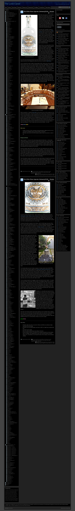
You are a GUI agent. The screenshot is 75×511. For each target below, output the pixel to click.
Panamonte (9, 342)
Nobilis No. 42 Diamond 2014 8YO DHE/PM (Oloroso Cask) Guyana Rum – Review (63, 63)
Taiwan (8, 102)
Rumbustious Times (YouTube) (62, 178)
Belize (8, 33)
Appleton (8, 129)
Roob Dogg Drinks (61, 230)
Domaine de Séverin (10, 205)
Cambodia (8, 39)
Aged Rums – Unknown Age (11, 455)
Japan (8, 70)
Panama (8, 85)
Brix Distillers (9, 155)
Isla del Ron (9, 252)
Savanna (8, 386)
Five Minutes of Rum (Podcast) (62, 173)
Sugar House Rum (10, 402)
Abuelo (8, 121)
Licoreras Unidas (9, 280)
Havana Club (9, 238)
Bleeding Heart (9, 149)
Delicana (8, 194)
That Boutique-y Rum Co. (11, 411)
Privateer (8, 351)
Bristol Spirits (9, 154)
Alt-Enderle (9, 124)
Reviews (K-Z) (30, 7)
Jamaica (8, 69)
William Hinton (9, 432)
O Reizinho (9, 330)
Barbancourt (9, 135)
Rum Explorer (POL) (61, 191)
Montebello (9, 307)
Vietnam (36, 173)
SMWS (8, 392)
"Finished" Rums (9, 445)
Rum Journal (60, 153)
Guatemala (9, 61)
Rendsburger (9, 358)
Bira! (8, 146)
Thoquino (8, 414)
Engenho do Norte (10, 218)
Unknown (8, 108)
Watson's (8, 427)
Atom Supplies (9, 130)
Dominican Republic (10, 51)
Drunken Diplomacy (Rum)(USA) (63, 222)
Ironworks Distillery (10, 250)
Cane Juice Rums (36, 171)
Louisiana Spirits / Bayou (11, 286)
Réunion (8, 91)
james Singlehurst (60, 76)
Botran (8, 153)
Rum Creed (59, 233)
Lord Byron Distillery (10, 284)
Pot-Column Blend (10, 473)
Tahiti (8, 101)
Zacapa (8, 439)
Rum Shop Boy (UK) (61, 132)
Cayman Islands (9, 44)
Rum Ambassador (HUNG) (62, 190)
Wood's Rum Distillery (10, 437)
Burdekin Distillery (10, 159)
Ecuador (8, 52)
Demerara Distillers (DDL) (11, 195)
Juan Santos (9, 260)
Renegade (9, 359)
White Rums (39, 173)
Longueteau (9, 283)
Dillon (8, 201)
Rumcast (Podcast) (61, 179)
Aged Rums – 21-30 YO (10, 453)
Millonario (8, 301)
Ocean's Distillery (10, 331)
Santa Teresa (9, 385)
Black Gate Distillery (10, 147)
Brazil (8, 35)
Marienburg (9, 290)
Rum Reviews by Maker (34, 172)
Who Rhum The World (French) (62, 250)
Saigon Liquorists (41, 226)
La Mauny (8, 273)
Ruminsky (26, 171)
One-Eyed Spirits (9, 337)
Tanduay (8, 405)
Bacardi (8, 132)
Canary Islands (9, 41)
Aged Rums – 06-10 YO (10, 449)
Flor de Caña (9, 223)
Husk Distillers (9, 246)
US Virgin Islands (10, 109)
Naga (8, 319)
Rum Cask (8, 370)
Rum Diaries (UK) (60, 234)
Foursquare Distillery (10, 227)
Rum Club (8, 371)
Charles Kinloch (9, 177)
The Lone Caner (12, 4)
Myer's (8, 318)
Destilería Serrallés (10, 199)
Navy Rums (9, 470)
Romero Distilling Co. (10, 368)
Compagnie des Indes (10, 183)
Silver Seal (9, 391)
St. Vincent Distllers (10, 399)
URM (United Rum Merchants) (11, 422)
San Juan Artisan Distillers (11, 382)
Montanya (8, 306)
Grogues (8, 466)
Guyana (8, 62)
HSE (8, 245)
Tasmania (8, 103)
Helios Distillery (9, 240)
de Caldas (8, 193)
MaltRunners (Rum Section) (62, 114)
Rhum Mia (34, 112)
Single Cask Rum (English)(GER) (63, 134)
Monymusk (9, 308)
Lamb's (8, 274)
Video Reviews (48, 7)
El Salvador (9, 53)
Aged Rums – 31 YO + (10, 454)
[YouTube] (60, 18)
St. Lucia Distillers (10, 397)
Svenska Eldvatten (10, 403)
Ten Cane (8, 409)
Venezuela (9, 112)
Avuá (8, 131)
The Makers (36, 7)
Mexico (8, 79)
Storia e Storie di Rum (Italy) (62, 245)
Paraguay (8, 86)
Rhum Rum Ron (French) (62, 229)
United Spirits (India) (10, 421)
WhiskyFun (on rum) (61, 120)
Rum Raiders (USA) (61, 192)
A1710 (8, 120)
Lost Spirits (9, 285)
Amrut (8, 125)
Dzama (8, 212)
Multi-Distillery (9, 314)
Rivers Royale (9, 364)
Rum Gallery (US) (60, 235)
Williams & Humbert (10, 433)
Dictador (8, 200)
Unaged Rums (33, 173)
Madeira (8, 74)
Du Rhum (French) (61, 223)
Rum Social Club (60, 133)
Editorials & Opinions (9, 12)
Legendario (9, 278)
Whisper (8, 431)
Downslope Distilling (10, 210)
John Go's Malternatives (61, 109)
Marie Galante (9, 75)
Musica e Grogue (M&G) (11, 317)
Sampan (8, 381)
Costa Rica (9, 46)
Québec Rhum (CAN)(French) (62, 148)
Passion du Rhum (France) (62, 228)
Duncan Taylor (9, 211)
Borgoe (8, 152)
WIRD (8, 436)
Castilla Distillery (9, 170)
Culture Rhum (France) (61, 144)
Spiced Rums (9, 476)
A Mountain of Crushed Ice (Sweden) (63, 217)
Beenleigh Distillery (10, 138)
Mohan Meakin (9, 303)
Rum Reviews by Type (41, 172)
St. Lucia (8, 97)
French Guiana (9, 57)
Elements (8, 217)
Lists (7, 17)
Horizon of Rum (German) (62, 186)
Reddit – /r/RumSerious (61, 206)
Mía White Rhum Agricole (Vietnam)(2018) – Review (39, 179)
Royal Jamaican (9, 369)
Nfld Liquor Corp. (9, 323)
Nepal (8, 81)
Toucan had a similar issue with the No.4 (44, 269)
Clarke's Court (9, 180)
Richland (8, 363)
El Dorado (8, 216)
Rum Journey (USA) (61, 129)
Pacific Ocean (9, 84)
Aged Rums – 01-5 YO (10, 448)
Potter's (8, 348)
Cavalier (8, 171)
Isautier (8, 251)
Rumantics (59, 242)
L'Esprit (8, 267)
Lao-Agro (8, 275)
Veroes (8, 426)
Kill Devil (8, 263)
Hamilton (8, 235)
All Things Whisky (60, 199)
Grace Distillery (9, 233)
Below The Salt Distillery (11, 141)
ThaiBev (8, 410)
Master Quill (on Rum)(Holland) (62, 126)
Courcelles (9, 188)
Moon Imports (9, 309)
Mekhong (8, 296)
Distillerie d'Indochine (10, 204)
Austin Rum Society (61, 218)
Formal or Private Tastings (10, 15)
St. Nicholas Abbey (10, 398)
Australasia (9, 28)
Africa (8, 22)
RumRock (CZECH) (61, 159)
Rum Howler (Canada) (61, 236)
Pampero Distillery (10, 341)
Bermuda (8, 34)
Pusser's (8, 352)
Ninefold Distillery (10, 325)
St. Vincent (9, 98)
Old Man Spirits (9, 334)
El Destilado (9, 215)
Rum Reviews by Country (47, 171)
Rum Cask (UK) (60, 150)
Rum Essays (14, 7)
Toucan (8, 415)
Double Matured (9, 465)
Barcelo (8, 136)
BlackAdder (9, 148)
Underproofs (9, 478)
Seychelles (9, 92)
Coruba (8, 187)
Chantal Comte (9, 176)
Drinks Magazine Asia (61, 204)
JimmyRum (9, 257)
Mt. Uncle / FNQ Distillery (11, 313)
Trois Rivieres (9, 419)
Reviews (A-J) (25, 7)
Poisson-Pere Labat (10, 346)
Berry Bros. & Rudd (10, 143)
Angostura (8, 126)
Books (7, 11)
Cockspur (8, 182)
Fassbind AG (9, 221)
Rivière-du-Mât (9, 365)
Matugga (8, 291)
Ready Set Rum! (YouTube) (62, 177)
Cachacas (8, 459)
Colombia (8, 45)
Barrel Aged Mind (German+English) (63, 219)
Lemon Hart (9, 279)
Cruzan (8, 189)
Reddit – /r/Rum (60, 205)
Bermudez (8, 142)
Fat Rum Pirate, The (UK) (61, 108)
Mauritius (8, 78)
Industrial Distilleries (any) (11, 249)
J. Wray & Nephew (10, 256)
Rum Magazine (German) (62, 154)
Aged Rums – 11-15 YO (10, 450)
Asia (32, 171)
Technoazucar (9, 408)
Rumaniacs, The (60, 241)
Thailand (8, 104)
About (6, 7)
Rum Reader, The (60, 209)
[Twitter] (63, 18)
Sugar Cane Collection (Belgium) (63, 246)
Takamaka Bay (9, 404)
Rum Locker (60, 239)
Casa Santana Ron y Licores (11, 169)
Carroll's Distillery (10, 166)
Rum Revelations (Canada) (62, 156)
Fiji (7, 56)
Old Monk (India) (9, 335)
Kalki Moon (9, 261)
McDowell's (9, 295)
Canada (8, 40)
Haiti (8, 63)
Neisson (8, 320)
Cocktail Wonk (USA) (61, 142)
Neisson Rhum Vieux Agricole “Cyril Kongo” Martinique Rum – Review (64, 77)
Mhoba (8, 300)
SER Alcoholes (9, 388)
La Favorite (9, 269)
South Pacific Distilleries (11, 394)
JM (7, 258)
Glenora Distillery (10, 229)
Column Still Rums (41, 171)
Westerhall (9, 428)
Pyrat (8, 353)
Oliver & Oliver (9, 336)
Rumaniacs (19, 7)
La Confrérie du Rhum (10, 268)
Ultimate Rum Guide (61, 211)
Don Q (8, 206)
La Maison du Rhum (10, 272)
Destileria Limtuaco (10, 198)
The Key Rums (41, 7)
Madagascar (9, 73)
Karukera (8, 262)
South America (9, 95)
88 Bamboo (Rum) (60, 184)
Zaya (8, 442)
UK (7, 107)
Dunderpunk (60, 185)
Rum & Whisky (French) (61, 128)
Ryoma (8, 374)
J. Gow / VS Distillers (10, 255)
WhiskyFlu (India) (60, 119)
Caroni (8, 165)
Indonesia (8, 67)
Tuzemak (8, 420)
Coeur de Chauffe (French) (62, 143)
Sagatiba (8, 376)
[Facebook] (66, 18)
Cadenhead (9, 160)
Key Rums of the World (9, 16)
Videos (7, 484)
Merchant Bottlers (10, 297)
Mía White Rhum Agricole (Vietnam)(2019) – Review (39, 11)
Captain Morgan (9, 164)
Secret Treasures (9, 387)
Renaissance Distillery (10, 357)
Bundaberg (9, 158)
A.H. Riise (8, 119)
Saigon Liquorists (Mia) (47, 172)
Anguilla (8, 23)
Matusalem (9, 292)
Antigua (8, 24)
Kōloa (8, 266)
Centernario (9, 172)
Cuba (8, 47)
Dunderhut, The (60, 224)
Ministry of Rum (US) (61, 127)
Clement (8, 181)
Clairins (8, 461)
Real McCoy (9, 354)
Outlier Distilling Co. (10, 340)
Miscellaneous (8, 18)
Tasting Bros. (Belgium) (61, 137)
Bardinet (8, 137)
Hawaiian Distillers (10, 239)
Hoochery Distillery (10, 244)
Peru (8, 87)
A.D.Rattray (9, 118)
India (8, 64)
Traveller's (8, 416)
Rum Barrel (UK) (60, 115)
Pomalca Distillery (10, 347)
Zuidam (8, 443)
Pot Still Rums (9, 472)
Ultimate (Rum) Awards (61, 210)
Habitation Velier (9, 234)
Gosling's (8, 232)
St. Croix (8, 96)
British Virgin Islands (10, 36)
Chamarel (8, 175)
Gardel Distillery (9, 228)
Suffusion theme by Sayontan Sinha (65, 508)
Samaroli (8, 380)
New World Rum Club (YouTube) (63, 176)
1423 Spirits (9, 115)
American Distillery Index (61, 200)
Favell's (8, 222)
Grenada (8, 58)
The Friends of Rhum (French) (62, 247)
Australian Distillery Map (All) (62, 203)
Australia (8, 29)
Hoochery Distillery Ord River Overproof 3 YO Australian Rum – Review (64, 80)
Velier (8, 425)
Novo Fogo (9, 329)
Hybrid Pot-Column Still (10, 467)
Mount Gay (9, 312)
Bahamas (8, 30)
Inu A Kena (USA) (60, 225)
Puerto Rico (9, 90)
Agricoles (8, 456)
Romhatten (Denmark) (61, 149)
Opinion (9, 7)
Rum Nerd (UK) (60, 240)
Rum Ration (60, 155)
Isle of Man (9, 68)
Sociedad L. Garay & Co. (11, 393)
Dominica (8, 50)
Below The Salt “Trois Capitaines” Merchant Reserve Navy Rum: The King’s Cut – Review (63, 68)
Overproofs (9, 471)
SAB (8, 375)
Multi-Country (9, 80)
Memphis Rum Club (61, 187)
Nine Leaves (9, 324)
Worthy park (9, 438)
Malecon (8, 289)
